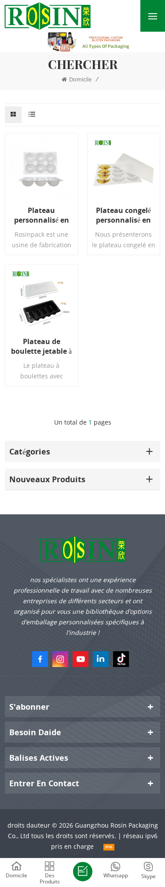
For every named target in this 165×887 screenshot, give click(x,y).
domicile (80, 79)
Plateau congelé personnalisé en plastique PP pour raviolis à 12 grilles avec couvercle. (123, 215)
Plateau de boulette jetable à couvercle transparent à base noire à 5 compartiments (41, 346)
